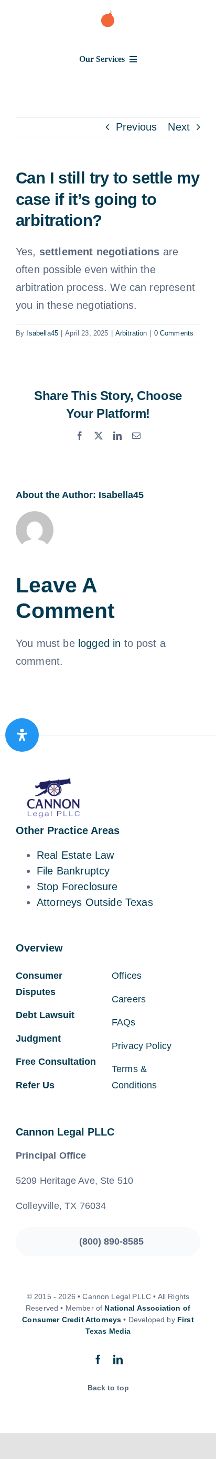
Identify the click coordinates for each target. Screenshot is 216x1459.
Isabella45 (42, 333)
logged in (99, 643)
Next (179, 127)
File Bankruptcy (73, 871)
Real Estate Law (75, 855)
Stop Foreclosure (77, 886)
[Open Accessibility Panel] (22, 735)
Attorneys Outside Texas (95, 902)
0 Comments (174, 333)
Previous (136, 127)
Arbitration (131, 333)
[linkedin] (118, 1359)
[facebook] (98, 1359)
